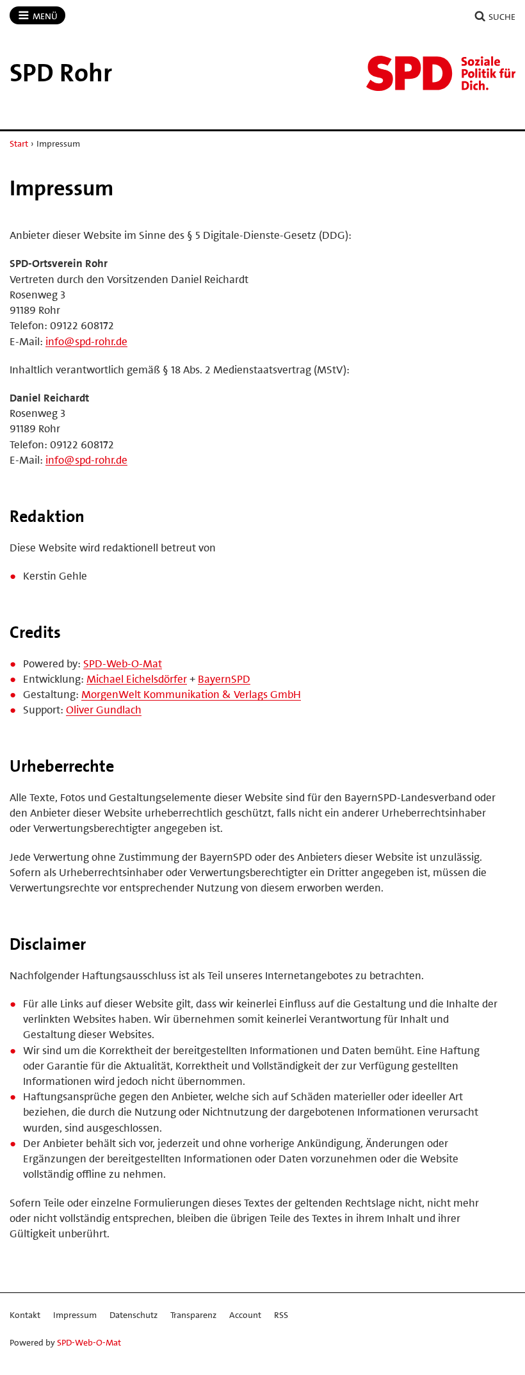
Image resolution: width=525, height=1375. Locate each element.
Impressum (75, 1315)
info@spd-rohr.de (86, 341)
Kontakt (25, 1315)
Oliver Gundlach (103, 710)
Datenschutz (133, 1315)
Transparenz (193, 1315)
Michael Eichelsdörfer (136, 679)
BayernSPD (224, 679)
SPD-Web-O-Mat (122, 663)
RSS (281, 1315)
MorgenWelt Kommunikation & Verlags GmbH (191, 694)
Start (19, 143)
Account (245, 1315)
